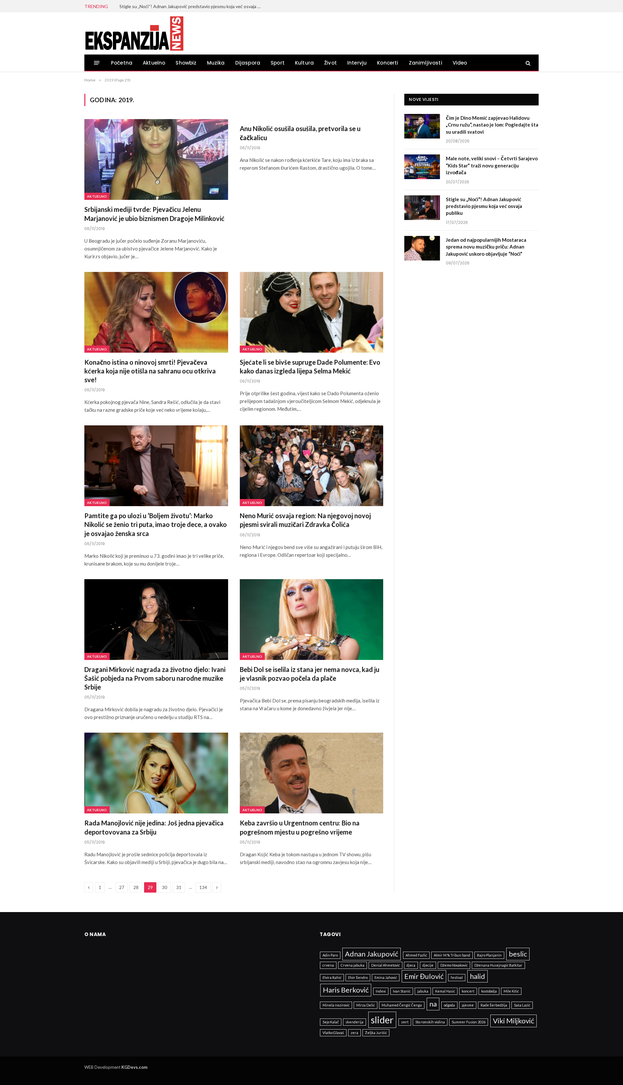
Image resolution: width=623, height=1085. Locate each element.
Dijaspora (248, 62)
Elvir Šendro (358, 977)
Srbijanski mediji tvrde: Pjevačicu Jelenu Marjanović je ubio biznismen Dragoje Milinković (154, 213)
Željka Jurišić (376, 1032)
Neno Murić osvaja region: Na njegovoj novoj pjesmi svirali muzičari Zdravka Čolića (305, 520)
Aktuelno (154, 62)
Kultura (304, 62)
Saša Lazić (522, 1005)
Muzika (216, 62)
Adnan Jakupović (371, 953)
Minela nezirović (336, 1005)
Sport (278, 62)
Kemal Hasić (445, 991)
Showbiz (186, 62)
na (433, 1003)
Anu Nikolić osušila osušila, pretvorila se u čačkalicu (300, 133)
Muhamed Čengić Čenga (402, 1005)
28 (136, 887)
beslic (518, 953)
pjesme (468, 1005)
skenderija (354, 1022)
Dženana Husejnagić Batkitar (498, 965)
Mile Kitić (511, 991)
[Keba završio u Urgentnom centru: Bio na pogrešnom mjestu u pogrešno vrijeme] (312, 773)
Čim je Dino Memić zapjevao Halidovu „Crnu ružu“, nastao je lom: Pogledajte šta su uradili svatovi (492, 125)
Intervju (357, 62)
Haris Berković (346, 989)
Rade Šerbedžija (494, 1005)
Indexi (381, 991)
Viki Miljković (513, 1020)
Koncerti (387, 62)
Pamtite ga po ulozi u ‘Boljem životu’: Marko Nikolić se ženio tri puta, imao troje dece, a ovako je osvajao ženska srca (155, 524)
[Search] (527, 62)
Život (330, 62)
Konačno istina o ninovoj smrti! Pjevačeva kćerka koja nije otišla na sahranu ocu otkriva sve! (150, 371)
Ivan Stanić (401, 991)
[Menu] (97, 62)
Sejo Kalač (331, 1022)
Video (460, 62)
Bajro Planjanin (489, 955)
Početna (121, 62)
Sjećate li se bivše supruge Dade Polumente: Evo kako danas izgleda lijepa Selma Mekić (310, 366)
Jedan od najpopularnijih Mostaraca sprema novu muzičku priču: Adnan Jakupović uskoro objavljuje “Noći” (486, 247)
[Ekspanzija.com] (134, 33)
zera (354, 1032)
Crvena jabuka (352, 965)
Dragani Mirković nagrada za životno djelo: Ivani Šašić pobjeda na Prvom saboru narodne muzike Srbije (155, 678)
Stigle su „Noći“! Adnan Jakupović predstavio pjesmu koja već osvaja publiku (192, 6)
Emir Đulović (424, 976)
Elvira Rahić (332, 977)
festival (457, 977)
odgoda (449, 1005)
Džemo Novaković (454, 965)
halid (477, 976)
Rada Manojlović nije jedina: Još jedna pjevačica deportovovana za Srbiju (154, 827)
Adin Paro (330, 955)
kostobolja (489, 991)
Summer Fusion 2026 (468, 1022)
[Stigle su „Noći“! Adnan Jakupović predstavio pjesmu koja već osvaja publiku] (422, 207)
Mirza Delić (365, 1005)
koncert (468, 991)
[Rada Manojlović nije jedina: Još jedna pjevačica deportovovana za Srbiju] (156, 773)
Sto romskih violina (430, 1022)
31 (178, 887)
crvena (328, 965)
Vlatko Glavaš (333, 1032)
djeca (411, 965)
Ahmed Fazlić (416, 955)
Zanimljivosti (425, 62)
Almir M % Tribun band (452, 955)
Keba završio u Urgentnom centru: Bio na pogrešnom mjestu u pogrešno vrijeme (300, 827)
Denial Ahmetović (385, 965)
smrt (405, 1022)
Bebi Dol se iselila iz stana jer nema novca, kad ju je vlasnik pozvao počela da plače (309, 673)
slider (382, 1019)
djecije (428, 965)
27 (121, 887)
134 (203, 887)
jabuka (422, 991)
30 (164, 887)
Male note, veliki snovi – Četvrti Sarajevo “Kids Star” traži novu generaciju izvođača (492, 165)
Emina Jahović (385, 977)
